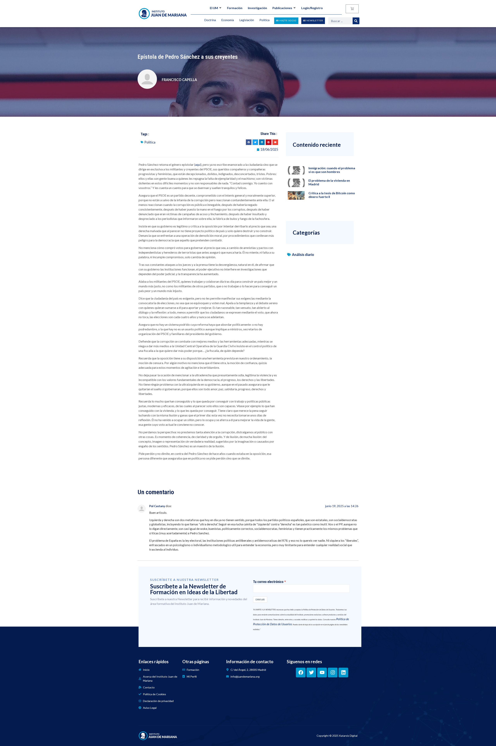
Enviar (260, 599)
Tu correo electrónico (268, 582)
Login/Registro (312, 8)
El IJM (214, 8)
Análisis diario (303, 254)
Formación (234, 8)
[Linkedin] (343, 672)
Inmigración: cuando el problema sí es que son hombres (331, 170)
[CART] (352, 8)
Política (149, 142)
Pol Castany (157, 506)
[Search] (356, 20)
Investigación (257, 8)
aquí (198, 164)
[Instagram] (333, 672)
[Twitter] (311, 672)
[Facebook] (301, 672)
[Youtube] (322, 672)
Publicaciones (282, 8)
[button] (248, 142)
